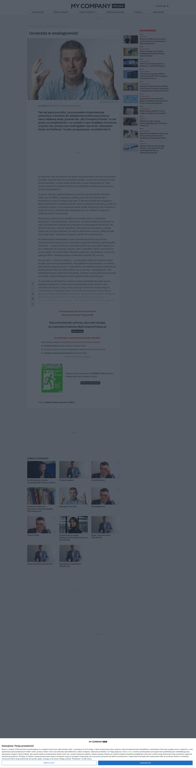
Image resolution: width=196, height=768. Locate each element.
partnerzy (129, 751)
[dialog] (98, 753)
